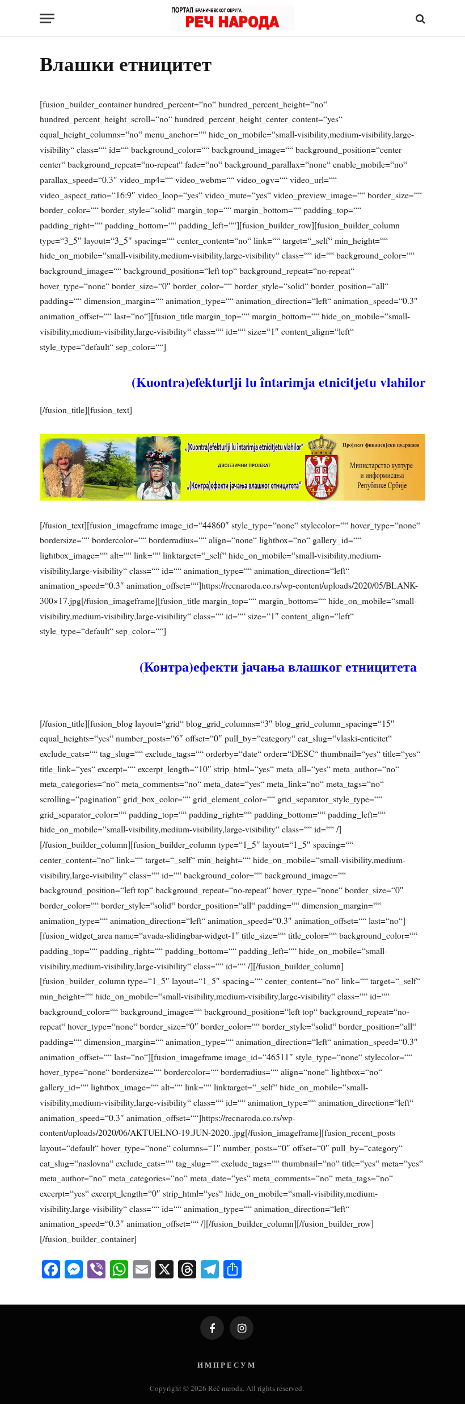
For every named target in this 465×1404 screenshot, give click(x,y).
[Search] (419, 18)
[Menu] (47, 18)
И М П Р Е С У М (226, 1364)
